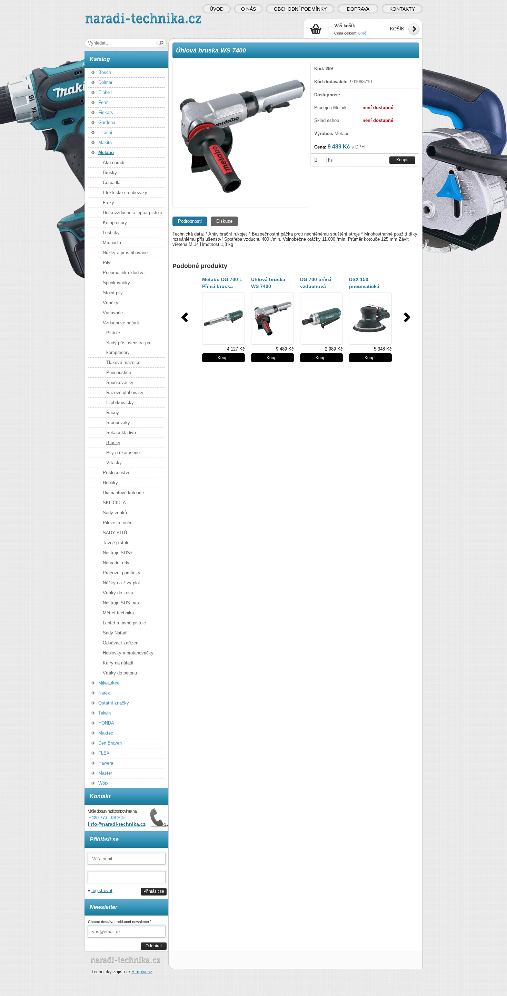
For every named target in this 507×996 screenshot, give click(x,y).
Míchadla (112, 242)
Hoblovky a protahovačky (128, 652)
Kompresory (115, 222)
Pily (106, 262)
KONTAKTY (402, 9)
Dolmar (105, 82)
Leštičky (111, 232)
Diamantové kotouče (123, 492)
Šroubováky (118, 422)
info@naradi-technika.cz (117, 824)
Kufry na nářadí (118, 662)
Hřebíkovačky (120, 402)
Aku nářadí (114, 162)
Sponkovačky (116, 282)
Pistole (113, 332)
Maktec (105, 733)
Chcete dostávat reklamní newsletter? (119, 922)
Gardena (106, 122)
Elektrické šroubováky (125, 192)
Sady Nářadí (115, 632)
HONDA (106, 723)
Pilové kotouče (117, 522)
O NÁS (248, 9)
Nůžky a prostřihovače (125, 252)
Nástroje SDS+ (118, 552)
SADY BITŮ (115, 532)
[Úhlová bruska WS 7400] (240, 135)
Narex (104, 693)
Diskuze (224, 221)
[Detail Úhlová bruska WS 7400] (272, 319)
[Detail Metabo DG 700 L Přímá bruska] (223, 319)
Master (105, 773)
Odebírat (154, 946)
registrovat (101, 890)
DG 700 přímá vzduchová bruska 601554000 (321, 286)
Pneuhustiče (118, 372)
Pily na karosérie (123, 452)
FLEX (104, 753)
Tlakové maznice (123, 362)
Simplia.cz (141, 971)
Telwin (104, 713)
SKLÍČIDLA (114, 502)
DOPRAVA (358, 9)
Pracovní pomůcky (121, 572)
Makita (105, 142)
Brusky (110, 172)
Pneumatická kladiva (124, 272)
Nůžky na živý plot (121, 582)
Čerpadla (111, 182)
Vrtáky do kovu (118, 592)
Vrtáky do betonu (120, 673)
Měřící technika (118, 612)
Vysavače (113, 312)
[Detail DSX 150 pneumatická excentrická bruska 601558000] (370, 319)
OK (161, 43)
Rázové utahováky (124, 392)
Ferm (103, 102)
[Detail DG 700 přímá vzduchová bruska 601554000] (321, 319)
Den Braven (110, 743)
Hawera (105, 763)
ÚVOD (216, 9)
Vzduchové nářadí (121, 322)
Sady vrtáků (115, 512)
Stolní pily (113, 292)
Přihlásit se (153, 891)
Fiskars (105, 112)
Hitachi (105, 132)
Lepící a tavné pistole (124, 622)
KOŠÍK (397, 28)
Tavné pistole (116, 542)
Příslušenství (116, 472)
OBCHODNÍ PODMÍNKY (300, 9)
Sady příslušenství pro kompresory (128, 347)
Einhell (105, 92)
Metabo (106, 152)
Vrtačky (110, 302)
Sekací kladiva (121, 432)
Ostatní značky (113, 703)
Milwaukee (108, 683)
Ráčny (112, 412)
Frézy (108, 202)
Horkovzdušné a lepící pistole (132, 212)
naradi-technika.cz (104, 15)
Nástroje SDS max (121, 602)
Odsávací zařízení (121, 642)
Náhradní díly (116, 562)
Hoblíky (110, 482)
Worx (103, 783)
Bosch (104, 72)
